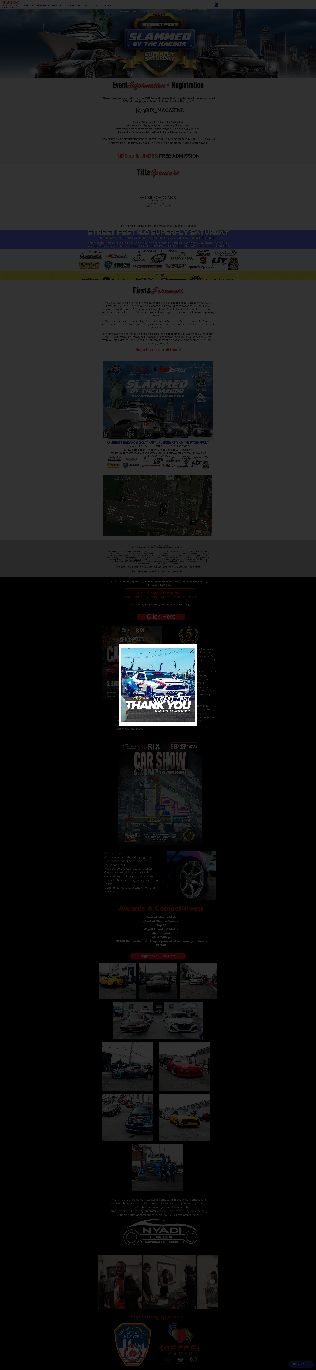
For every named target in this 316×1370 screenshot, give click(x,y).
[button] (192, 651)
